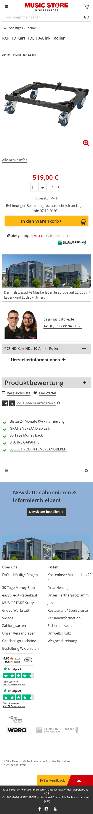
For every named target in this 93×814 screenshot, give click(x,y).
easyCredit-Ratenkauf (19, 595)
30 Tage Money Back (18, 587)
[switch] (28, 660)
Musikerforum (11, 789)
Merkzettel (47, 393)
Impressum (39, 789)
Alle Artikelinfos (14, 160)
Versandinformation (64, 618)
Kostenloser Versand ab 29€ (69, 577)
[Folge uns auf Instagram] (47, 809)
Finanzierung (58, 587)
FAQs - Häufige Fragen (20, 574)
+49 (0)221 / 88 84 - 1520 (62, 326)
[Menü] (31, 656)
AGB (46, 793)
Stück (56, 186)
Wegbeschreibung (62, 640)
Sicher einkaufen (61, 625)
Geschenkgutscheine (19, 640)
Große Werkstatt (15, 610)
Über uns (9, 567)
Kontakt (26, 789)
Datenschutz (55, 789)
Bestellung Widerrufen (20, 648)
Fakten (53, 567)
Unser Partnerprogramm (68, 595)
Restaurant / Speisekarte (68, 610)
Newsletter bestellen (44, 512)
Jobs (51, 602)
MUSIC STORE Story (18, 602)
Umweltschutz (59, 633)
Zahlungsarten (14, 625)
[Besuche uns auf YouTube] (55, 809)
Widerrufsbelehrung (76, 789)
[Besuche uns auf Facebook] (39, 809)
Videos (7, 618)
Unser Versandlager (18, 633)
